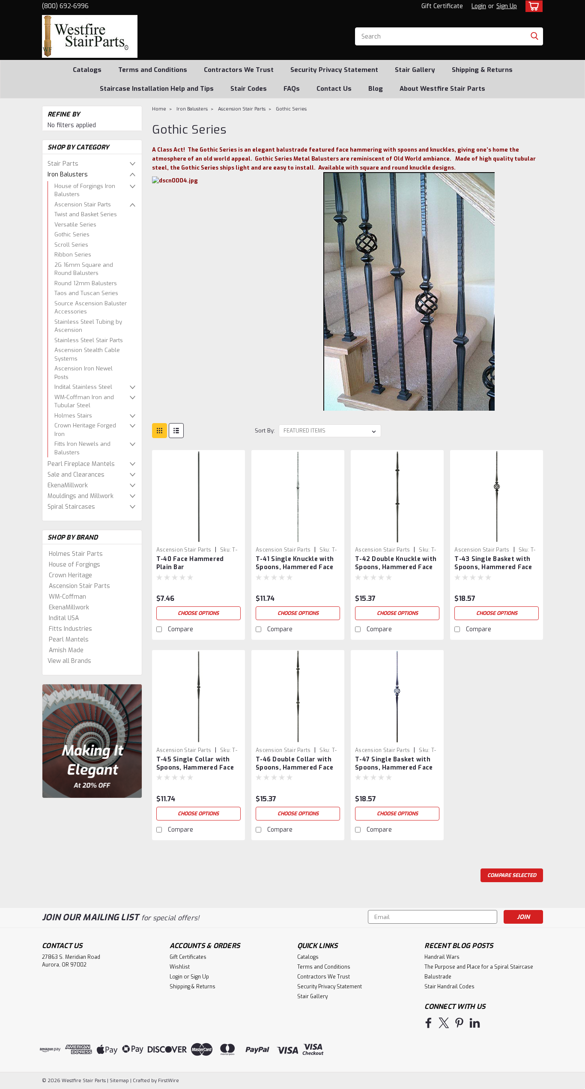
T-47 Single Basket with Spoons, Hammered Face (394, 763)
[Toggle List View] (176, 430)
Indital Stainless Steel (83, 387)
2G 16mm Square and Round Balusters (83, 269)
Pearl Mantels (69, 639)
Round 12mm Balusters (85, 283)
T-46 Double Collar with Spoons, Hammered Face (294, 763)
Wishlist (180, 967)
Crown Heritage (70, 575)
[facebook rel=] (428, 1022)
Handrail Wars (442, 957)
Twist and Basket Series (85, 214)
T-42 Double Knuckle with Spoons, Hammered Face (395, 563)
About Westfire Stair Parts (442, 88)
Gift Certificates (188, 957)
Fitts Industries (70, 629)
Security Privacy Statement (334, 70)
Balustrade (437, 976)
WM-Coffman (67, 597)
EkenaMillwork (68, 485)
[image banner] (92, 741)
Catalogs (87, 70)
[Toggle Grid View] (159, 430)
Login (479, 6)
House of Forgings (74, 565)
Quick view (198, 536)
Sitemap (119, 1080)
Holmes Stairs (73, 415)
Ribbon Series (72, 254)
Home (159, 109)
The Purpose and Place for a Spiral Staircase (478, 967)
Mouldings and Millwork (80, 496)
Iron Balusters (68, 174)
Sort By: (265, 430)
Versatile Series (75, 224)
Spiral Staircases (71, 507)
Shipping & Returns (482, 70)
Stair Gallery (415, 70)
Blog (375, 88)
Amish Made (66, 650)
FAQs (292, 88)
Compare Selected (511, 875)
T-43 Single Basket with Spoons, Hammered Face (493, 563)
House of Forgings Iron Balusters (84, 190)
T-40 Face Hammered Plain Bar (190, 563)
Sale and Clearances (76, 475)
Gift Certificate (442, 6)
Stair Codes (248, 88)
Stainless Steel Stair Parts (88, 340)
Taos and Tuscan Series (86, 293)
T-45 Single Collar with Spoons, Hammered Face (195, 763)
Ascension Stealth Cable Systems (87, 354)
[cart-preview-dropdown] (532, 6)
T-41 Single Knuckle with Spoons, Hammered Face (295, 563)
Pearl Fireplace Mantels (81, 464)
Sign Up (506, 6)
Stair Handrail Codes (449, 986)
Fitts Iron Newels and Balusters (82, 448)
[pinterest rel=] (459, 1022)
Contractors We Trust (239, 70)
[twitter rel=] (444, 1022)
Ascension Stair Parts (82, 204)
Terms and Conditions (152, 70)
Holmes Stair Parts (76, 554)
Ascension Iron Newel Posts (83, 373)
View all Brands (69, 661)
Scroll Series (71, 244)
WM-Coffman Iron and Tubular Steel (84, 401)
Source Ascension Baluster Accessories (90, 308)
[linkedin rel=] (474, 1022)
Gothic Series (72, 234)
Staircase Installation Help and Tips (157, 88)
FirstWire (168, 1080)
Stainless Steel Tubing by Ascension (88, 326)
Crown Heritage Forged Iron (85, 430)
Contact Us (334, 88)
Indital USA (64, 618)
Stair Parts (63, 164)
